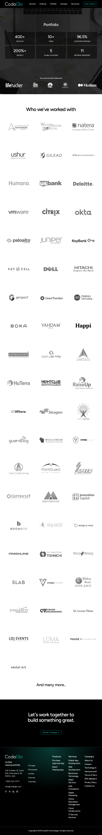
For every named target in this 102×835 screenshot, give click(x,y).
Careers (88, 764)
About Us (88, 760)
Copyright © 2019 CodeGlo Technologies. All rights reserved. (51, 831)
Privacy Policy (91, 782)
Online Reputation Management (74, 802)
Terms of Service (92, 775)
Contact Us (89, 786)
